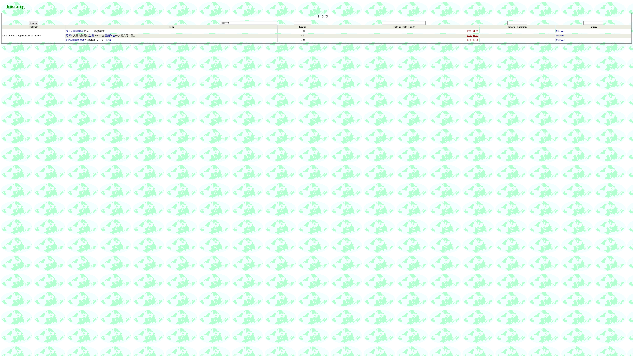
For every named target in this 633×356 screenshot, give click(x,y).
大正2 (69, 31)
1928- (469, 35)
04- (474, 31)
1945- (469, 40)
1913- (469, 31)
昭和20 (70, 40)
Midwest (560, 31)
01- (474, 40)
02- (474, 35)
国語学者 (78, 31)
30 (477, 40)
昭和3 (69, 35)
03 (477, 31)
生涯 (91, 35)
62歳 (108, 40)
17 (477, 35)
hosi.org (16, 6)
